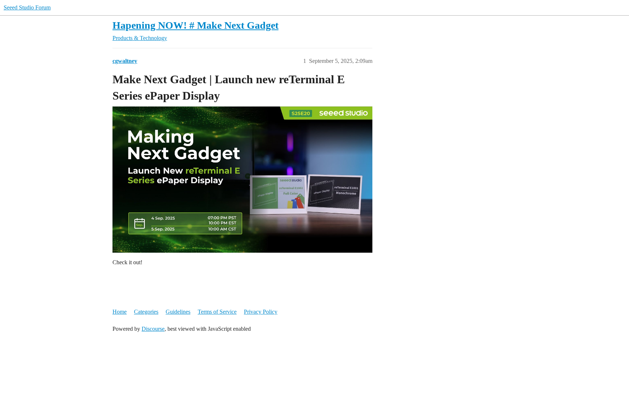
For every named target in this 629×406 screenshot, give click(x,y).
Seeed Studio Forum (27, 7)
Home (119, 312)
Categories (146, 312)
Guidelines (178, 312)
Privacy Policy (260, 312)
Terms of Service (217, 312)
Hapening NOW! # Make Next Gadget (195, 25)
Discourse (153, 329)
